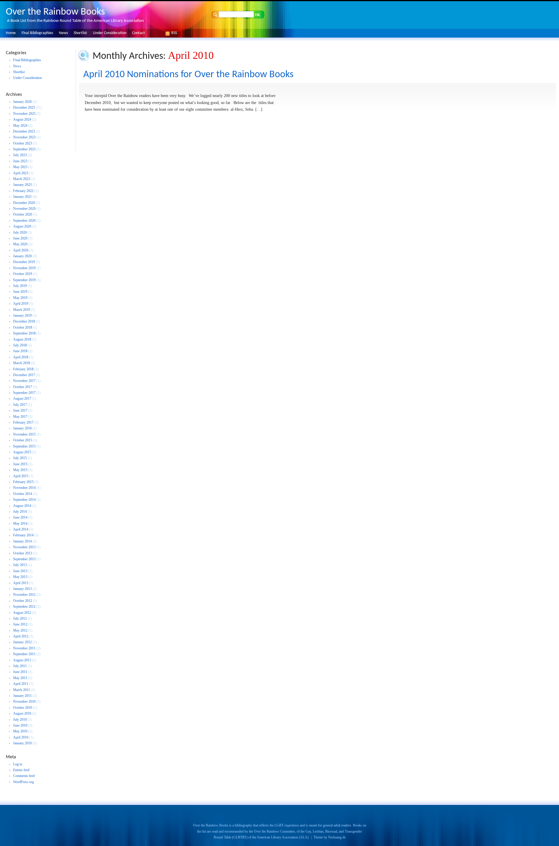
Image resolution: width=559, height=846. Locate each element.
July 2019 (20, 286)
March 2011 (21, 690)
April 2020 (20, 250)
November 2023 (24, 137)
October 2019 (22, 274)
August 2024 (22, 119)
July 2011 (20, 666)
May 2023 (20, 167)
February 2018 (23, 369)
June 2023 (20, 161)
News (63, 33)
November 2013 (24, 547)
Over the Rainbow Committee (274, 831)
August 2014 (22, 506)
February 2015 (23, 482)
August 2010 (22, 713)
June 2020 (20, 238)
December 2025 (24, 107)
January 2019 (22, 315)
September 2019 (24, 280)
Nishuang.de (337, 837)
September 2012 (24, 606)
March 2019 (21, 310)
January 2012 (22, 642)
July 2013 (20, 565)
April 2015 (20, 476)
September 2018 (24, 333)
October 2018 (22, 327)
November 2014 (24, 488)
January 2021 (22, 197)
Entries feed (21, 770)
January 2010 (22, 743)
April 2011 (20, 684)
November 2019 (24, 268)
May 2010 (20, 731)
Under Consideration (109, 33)
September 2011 (24, 654)
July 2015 (20, 458)
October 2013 (22, 553)
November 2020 (24, 209)
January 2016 (22, 428)
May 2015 (20, 470)
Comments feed (24, 776)
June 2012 (20, 624)
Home (11, 33)
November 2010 (24, 701)
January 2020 (22, 256)
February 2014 (23, 535)
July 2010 (20, 720)
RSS (172, 33)
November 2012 (24, 595)
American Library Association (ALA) (283, 837)
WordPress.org (23, 782)
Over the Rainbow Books (55, 12)
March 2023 (21, 179)
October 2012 (22, 601)
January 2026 (22, 102)
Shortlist (80, 33)
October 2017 (22, 387)
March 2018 (21, 363)
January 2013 (22, 589)
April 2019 (20, 304)
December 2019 (24, 262)
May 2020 (20, 244)
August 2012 (22, 613)
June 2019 (20, 292)
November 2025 (24, 114)
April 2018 (20, 357)
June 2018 (20, 351)
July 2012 (20, 618)
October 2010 (22, 708)
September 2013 (24, 559)
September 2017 (24, 393)
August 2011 (22, 660)
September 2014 (24, 500)
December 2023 (24, 131)
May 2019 (20, 298)
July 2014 (20, 512)
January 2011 (22, 696)
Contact (138, 33)
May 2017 (20, 417)
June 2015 (20, 464)
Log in (17, 764)
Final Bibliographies (37, 33)
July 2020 (20, 232)
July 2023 (20, 155)
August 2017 (22, 398)
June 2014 (20, 517)
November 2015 (24, 434)
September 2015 (24, 446)
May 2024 (20, 126)
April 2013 (20, 583)
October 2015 (22, 440)
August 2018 (22, 339)
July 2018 (20, 345)
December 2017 (24, 375)
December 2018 (24, 321)
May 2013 (20, 577)
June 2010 (20, 725)
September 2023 (24, 149)
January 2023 (22, 185)
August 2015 (22, 452)
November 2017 (24, 381)
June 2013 (20, 571)
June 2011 (20, 672)
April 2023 (20, 173)
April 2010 (20, 737)
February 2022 (23, 191)
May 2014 (20, 523)
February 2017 (23, 422)
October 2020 (22, 214)
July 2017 (20, 405)
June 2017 (20, 410)
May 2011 (20, 678)
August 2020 (22, 226)
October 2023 (22, 143)
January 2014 (22, 541)
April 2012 (20, 636)
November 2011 (24, 648)
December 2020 (24, 203)
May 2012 (20, 630)
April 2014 (20, 529)
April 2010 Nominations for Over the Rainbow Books (188, 75)
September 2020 (24, 220)
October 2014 (22, 494)
